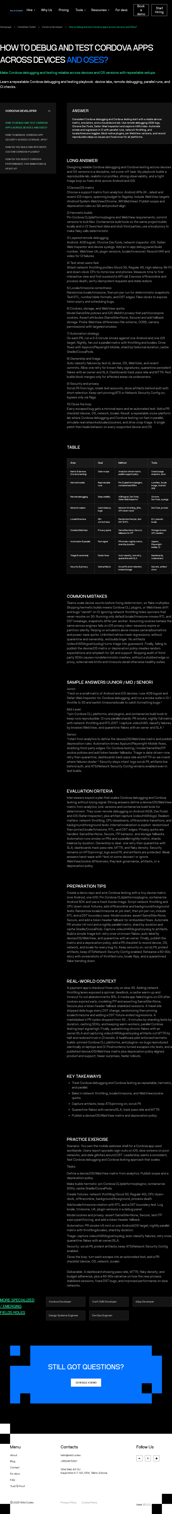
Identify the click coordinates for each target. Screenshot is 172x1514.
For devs (121, 10)
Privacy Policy (69, 1502)
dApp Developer (145, 1301)
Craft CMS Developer (104, 1301)
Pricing (64, 10)
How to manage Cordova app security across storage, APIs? (26, 137)
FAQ (12, 1479)
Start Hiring (159, 10)
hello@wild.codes (71, 1455)
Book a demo (141, 10)
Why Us (46, 10)
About (13, 1455)
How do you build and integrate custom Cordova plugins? (26, 149)
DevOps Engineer (102, 1315)
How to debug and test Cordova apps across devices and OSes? (103, 26)
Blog (12, 1461)
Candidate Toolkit (27, 26)
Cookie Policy (89, 1502)
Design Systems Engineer (63, 1315)
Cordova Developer (52, 26)
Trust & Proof (17, 1486)
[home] (16, 10)
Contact (14, 1467)
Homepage (5, 26)
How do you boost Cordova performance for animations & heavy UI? (25, 164)
